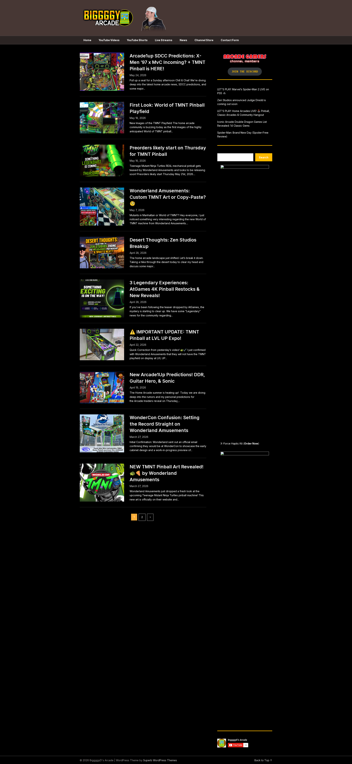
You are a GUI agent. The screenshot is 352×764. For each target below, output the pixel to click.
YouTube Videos (109, 40)
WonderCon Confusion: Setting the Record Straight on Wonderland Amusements (164, 424)
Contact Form (230, 40)
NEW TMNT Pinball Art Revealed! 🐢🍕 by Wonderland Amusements (166, 473)
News (183, 40)
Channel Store (204, 40)
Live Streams (163, 40)
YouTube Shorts (137, 40)
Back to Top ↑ (263, 760)
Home (87, 40)
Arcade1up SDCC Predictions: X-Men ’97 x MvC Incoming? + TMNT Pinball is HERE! (167, 62)
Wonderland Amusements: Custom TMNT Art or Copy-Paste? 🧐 (168, 197)
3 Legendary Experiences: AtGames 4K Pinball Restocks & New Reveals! (165, 289)
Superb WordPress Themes (160, 760)
